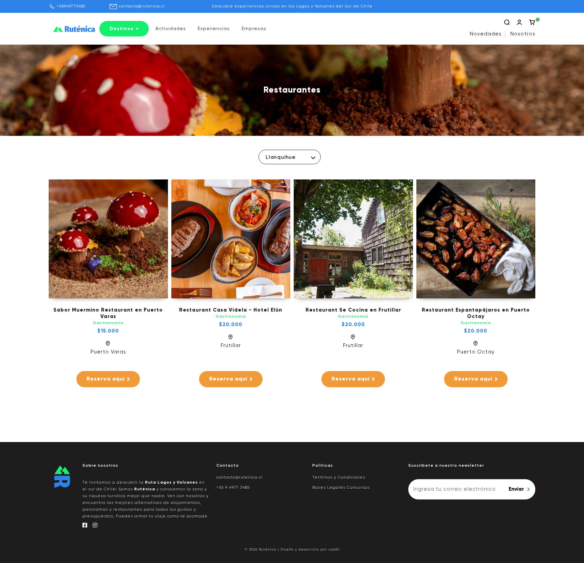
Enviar (516, 489)
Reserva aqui (106, 379)
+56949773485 (71, 6)
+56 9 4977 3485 (233, 488)
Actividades (170, 28)
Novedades (486, 33)
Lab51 (334, 549)
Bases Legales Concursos (341, 488)
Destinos (121, 28)
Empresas (254, 28)
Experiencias (214, 28)
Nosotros (522, 33)
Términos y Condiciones (338, 477)
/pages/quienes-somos (109, 476)
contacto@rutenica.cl (142, 6)
